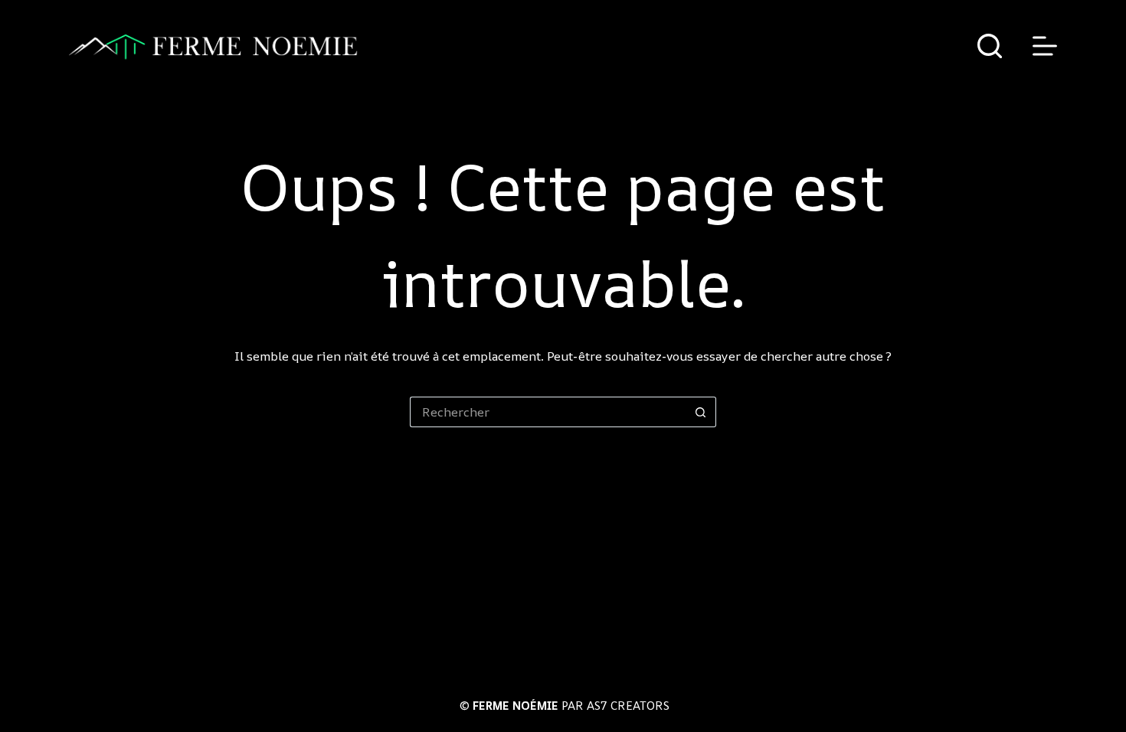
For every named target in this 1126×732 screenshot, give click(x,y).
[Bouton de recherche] (701, 412)
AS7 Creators (628, 706)
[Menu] (1045, 46)
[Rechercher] (989, 46)
